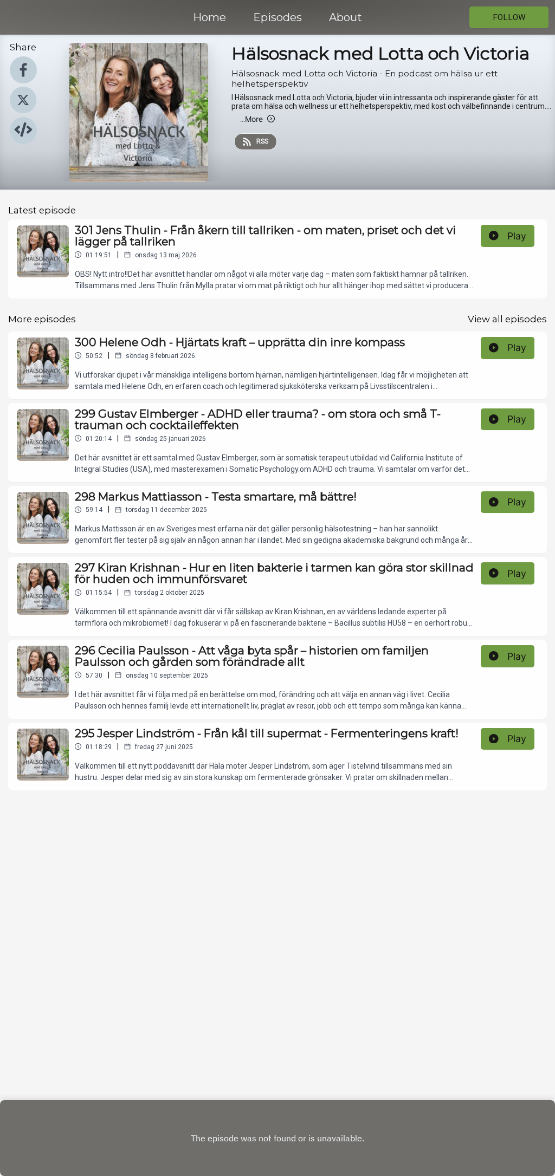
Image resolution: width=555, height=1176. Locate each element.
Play (516, 236)
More (251, 119)
